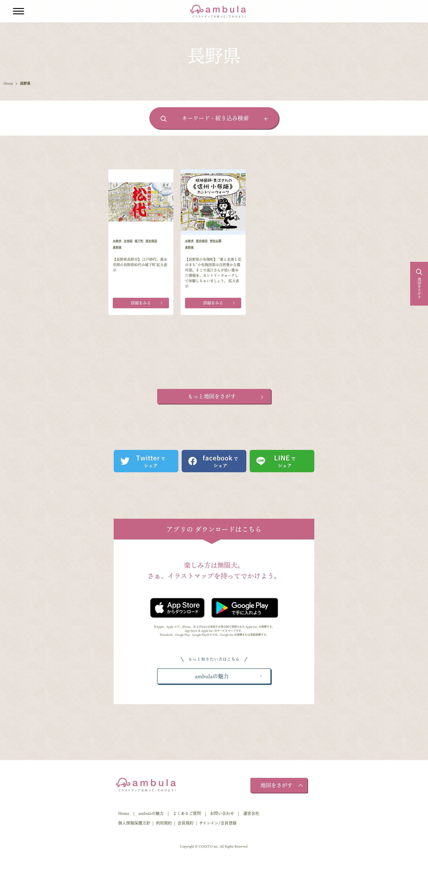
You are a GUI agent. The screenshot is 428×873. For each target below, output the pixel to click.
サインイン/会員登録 (218, 823)
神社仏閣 (215, 241)
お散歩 (117, 241)
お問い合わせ (222, 813)
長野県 (117, 247)
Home (8, 83)
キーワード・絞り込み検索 (215, 118)
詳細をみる (141, 303)
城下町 (139, 241)
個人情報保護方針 (134, 823)
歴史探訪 (151, 241)
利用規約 (164, 823)
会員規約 (185, 823)
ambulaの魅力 (151, 813)
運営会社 (251, 813)
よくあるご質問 (187, 813)
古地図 (128, 241)
